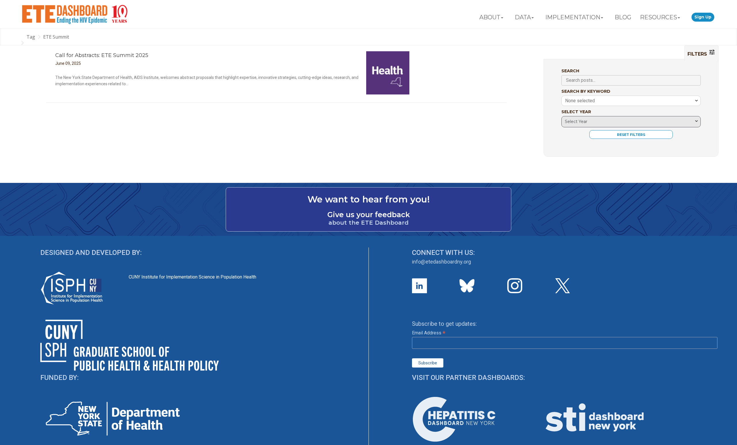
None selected (580, 100)
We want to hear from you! (368, 199)
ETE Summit (56, 37)
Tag (30, 37)
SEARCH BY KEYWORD (585, 91)
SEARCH (570, 70)
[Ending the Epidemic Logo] (74, 14)
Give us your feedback (368, 214)
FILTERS (697, 54)
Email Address (428, 333)
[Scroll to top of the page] (728, 440)
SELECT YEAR (576, 111)
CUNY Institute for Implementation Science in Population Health (192, 277)
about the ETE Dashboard (368, 222)
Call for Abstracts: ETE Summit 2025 (101, 55)
